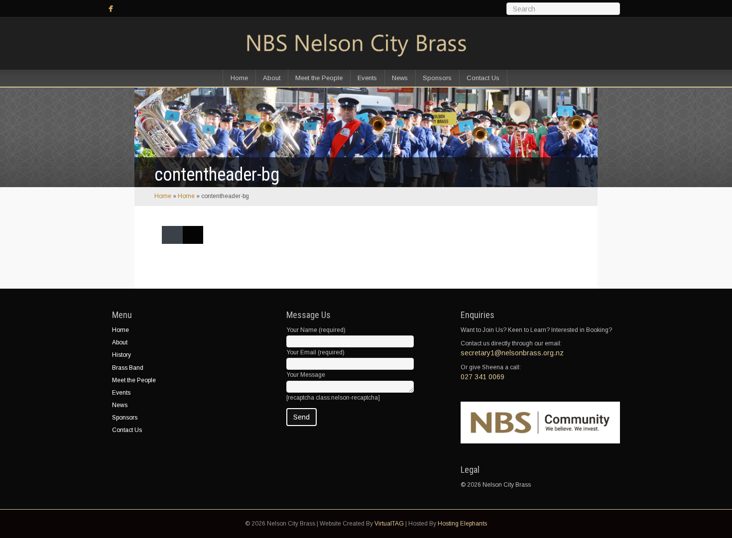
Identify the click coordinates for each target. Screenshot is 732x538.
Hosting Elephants (462, 523)
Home (239, 78)
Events (367, 78)
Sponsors (437, 78)
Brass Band (127, 367)
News (400, 78)
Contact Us (483, 78)
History (121, 354)
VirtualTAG (389, 523)
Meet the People (319, 78)
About (271, 78)
